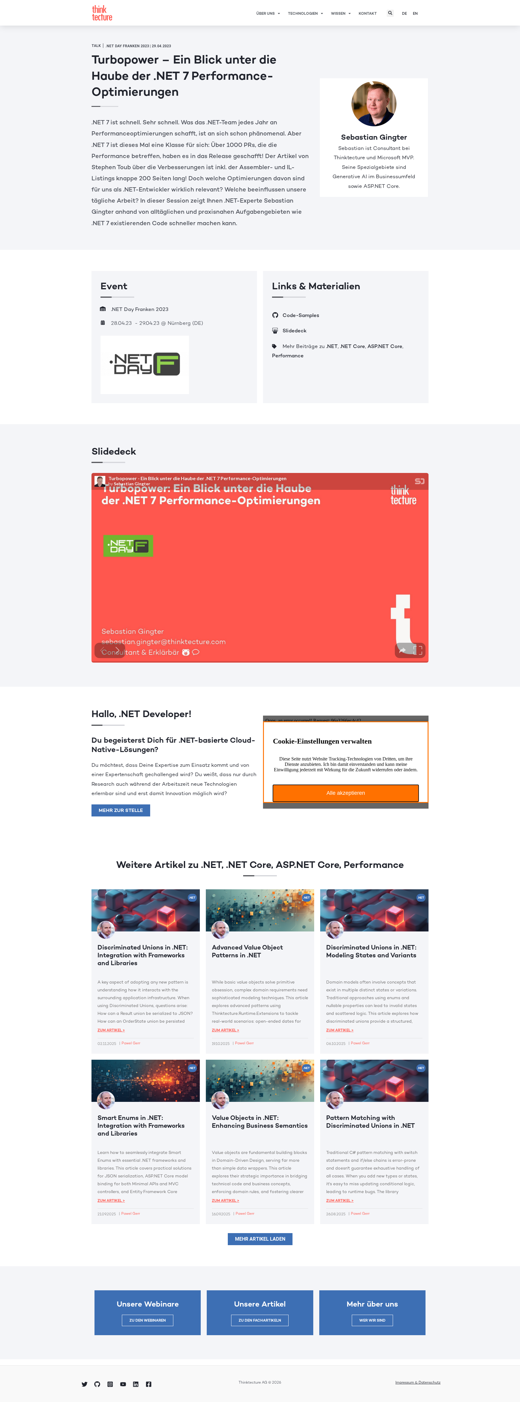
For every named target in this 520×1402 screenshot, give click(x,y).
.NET (332, 346)
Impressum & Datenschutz (418, 1382)
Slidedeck (295, 330)
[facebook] (150, 1384)
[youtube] (124, 1384)
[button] (390, 13)
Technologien (303, 13)
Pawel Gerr (131, 1043)
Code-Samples (301, 315)
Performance (288, 355)
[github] (98, 1384)
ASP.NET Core (384, 346)
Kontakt (368, 13)
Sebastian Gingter (374, 137)
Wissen (338, 13)
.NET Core (352, 346)
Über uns (265, 13)
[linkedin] (137, 1384)
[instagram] (111, 1384)
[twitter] (85, 1384)
